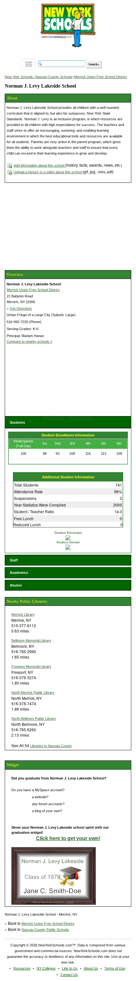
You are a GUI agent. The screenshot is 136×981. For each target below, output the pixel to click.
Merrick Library (23, 614)
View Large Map (81, 418)
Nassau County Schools (53, 77)
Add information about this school (39, 165)
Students (17, 422)
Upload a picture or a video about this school (48, 172)
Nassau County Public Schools (45, 929)
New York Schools (19, 77)
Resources (21, 968)
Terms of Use (114, 968)
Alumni (16, 585)
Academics (19, 572)
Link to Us (69, 968)
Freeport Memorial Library (31, 666)
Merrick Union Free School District (100, 77)
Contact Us (69, 975)
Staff (14, 560)
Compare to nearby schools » (29, 341)
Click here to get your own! (68, 838)
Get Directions (21, 308)
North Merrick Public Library (32, 692)
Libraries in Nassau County (51, 746)
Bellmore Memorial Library (31, 640)
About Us (91, 968)
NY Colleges (46, 968)
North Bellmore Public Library (33, 718)
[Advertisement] (52, 225)
